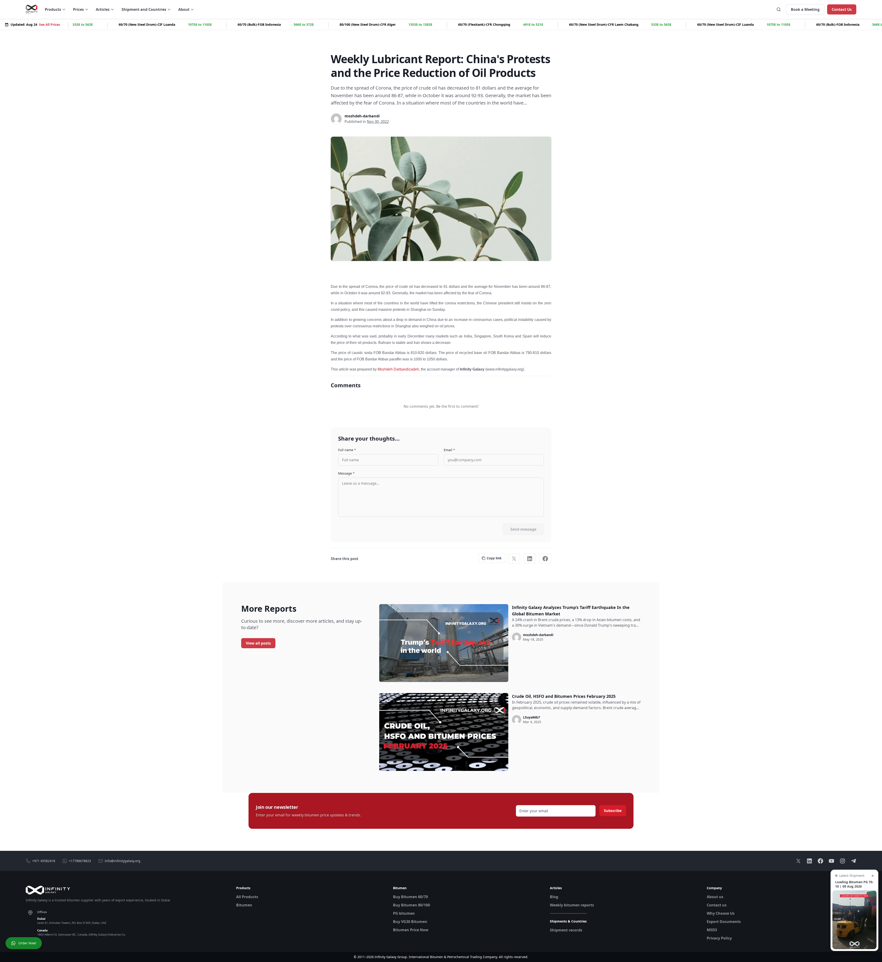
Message (346, 473)
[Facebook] (545, 559)
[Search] (778, 9)
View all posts (258, 643)
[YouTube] (831, 861)
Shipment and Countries (144, 9)
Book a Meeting (805, 9)
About (183, 9)
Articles (103, 9)
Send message (523, 529)
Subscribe (613, 810)
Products (53, 9)
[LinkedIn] (530, 559)
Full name (347, 450)
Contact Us (842, 9)
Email (449, 450)
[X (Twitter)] (514, 559)
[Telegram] (853, 861)
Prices (78, 9)
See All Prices (49, 24)
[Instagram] (842, 861)
